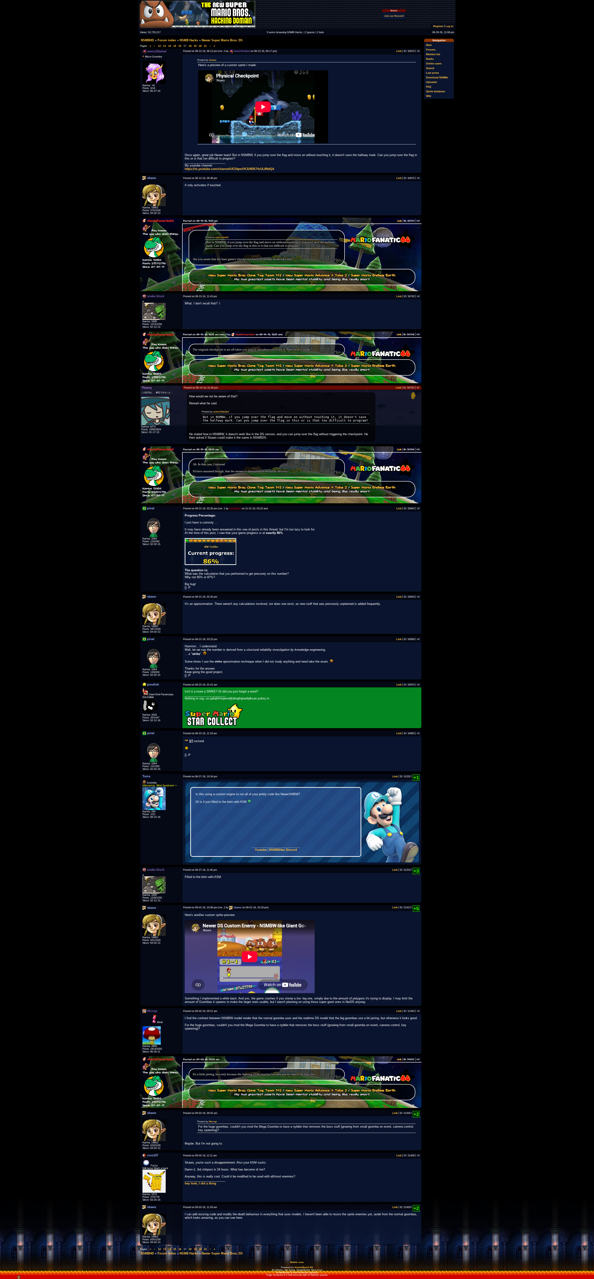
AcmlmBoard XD (303, 1267)
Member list (433, 54)
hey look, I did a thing (200, 1183)
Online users (434, 63)
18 (190, 46)
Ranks (430, 58)
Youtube (261, 850)
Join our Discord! (394, 16)
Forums (431, 49)
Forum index (167, 40)
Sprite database (435, 91)
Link (399, 51)
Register (438, 26)
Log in (449, 26)
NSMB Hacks (189, 40)
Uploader (431, 82)
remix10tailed (221, 237)
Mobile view (297, 1262)
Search (430, 68)
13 (164, 46)
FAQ (428, 86)
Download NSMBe (437, 77)
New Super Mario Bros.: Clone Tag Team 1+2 (245, 275)
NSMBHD (147, 40)
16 (179, 46)
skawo (212, 60)
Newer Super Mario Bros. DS (222, 40)
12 (159, 46)
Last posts (432, 72)
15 (174, 46)
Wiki (428, 96)
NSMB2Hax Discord (283, 850)
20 (200, 46)
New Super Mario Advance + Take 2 (316, 275)
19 (195, 46)
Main (429, 45)
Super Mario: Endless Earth (373, 275)
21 (205, 46)
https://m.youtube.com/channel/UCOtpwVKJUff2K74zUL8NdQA (229, 169)
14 (169, 46)
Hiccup (213, 1121)
